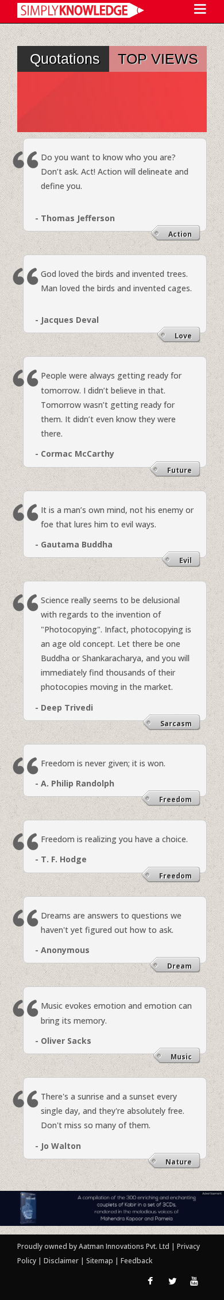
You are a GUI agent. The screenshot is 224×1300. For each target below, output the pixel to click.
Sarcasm (176, 723)
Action (180, 234)
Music (181, 1057)
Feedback (136, 1261)
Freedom (175, 799)
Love (183, 336)
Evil (185, 560)
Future (179, 470)
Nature (178, 1162)
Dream (179, 966)
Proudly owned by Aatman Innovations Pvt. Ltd (93, 1246)
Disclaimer (61, 1261)
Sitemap (100, 1261)
